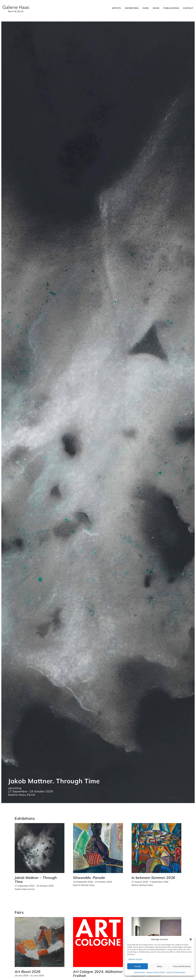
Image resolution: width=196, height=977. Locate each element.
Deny (159, 966)
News (156, 8)
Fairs (146, 8)
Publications (171, 8)
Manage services (135, 959)
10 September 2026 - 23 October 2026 (92, 881)
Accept (137, 966)
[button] (190, 939)
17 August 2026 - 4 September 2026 (150, 881)
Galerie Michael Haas (84, 885)
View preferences (181, 966)
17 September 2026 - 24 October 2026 (34, 885)
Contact (188, 8)
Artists (116, 8)
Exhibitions (132, 8)
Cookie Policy (139, 972)
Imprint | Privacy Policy (155, 972)
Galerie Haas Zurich (25, 889)
